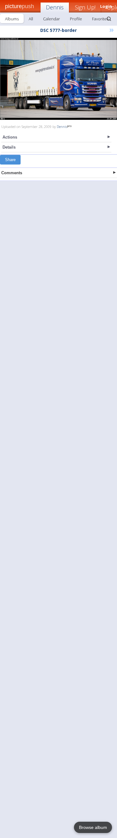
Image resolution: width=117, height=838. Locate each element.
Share (10, 159)
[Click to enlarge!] (58, 79)
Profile (76, 19)
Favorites (100, 19)
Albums (12, 19)
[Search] (109, 19)
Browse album (93, 827)
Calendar (51, 19)
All (31, 19)
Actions (9, 137)
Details (9, 147)
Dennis (55, 7)
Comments (11, 172)
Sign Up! (85, 7)
